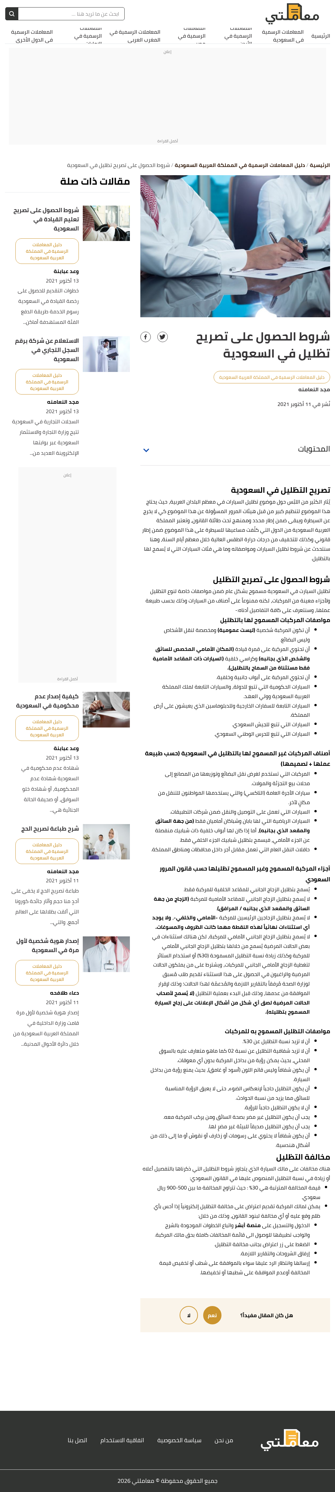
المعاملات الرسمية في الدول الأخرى (32, 36)
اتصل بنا (77, 1440)
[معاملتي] (292, 14)
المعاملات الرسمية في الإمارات (88, 36)
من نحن (224, 1440)
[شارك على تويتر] (162, 337)
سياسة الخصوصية (179, 1440)
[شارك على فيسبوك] (145, 337)
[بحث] (11, 13)
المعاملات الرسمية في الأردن (238, 36)
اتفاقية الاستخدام (122, 1440)
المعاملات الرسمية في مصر (191, 36)
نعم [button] (212, 1315)
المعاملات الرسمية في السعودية (283, 36)
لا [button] (188, 1315)
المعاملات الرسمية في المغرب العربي (135, 36)
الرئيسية (320, 36)
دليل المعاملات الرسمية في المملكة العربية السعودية (272, 377)
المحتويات (314, 448)
